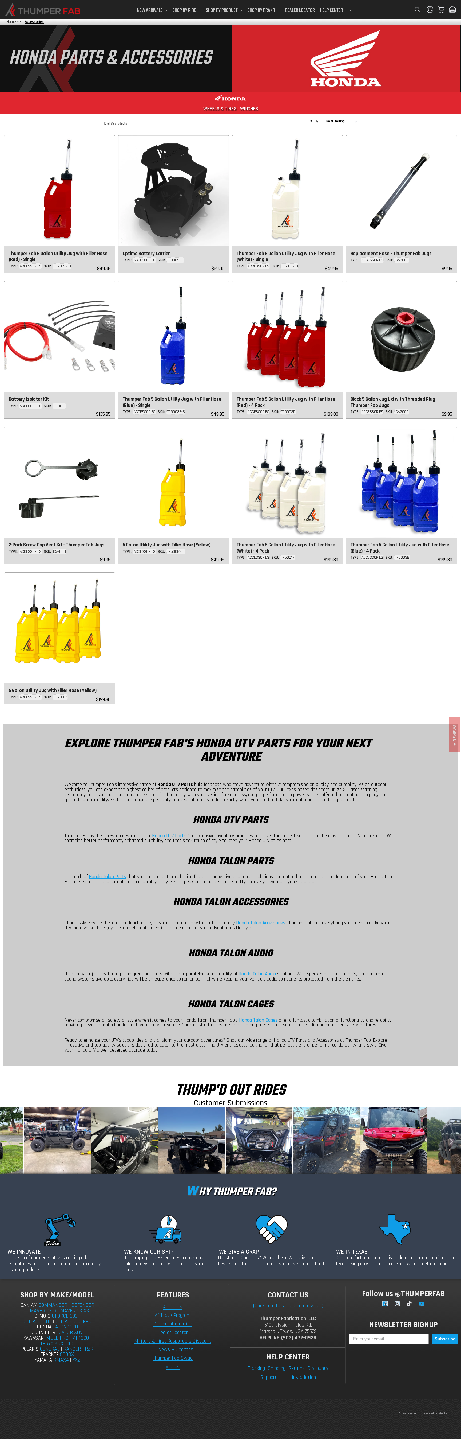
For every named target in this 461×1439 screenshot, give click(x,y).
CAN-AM (29, 1305)
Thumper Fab (415, 1413)
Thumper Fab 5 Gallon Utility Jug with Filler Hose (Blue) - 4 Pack (400, 548)
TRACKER (50, 1354)
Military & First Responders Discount (172, 1340)
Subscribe (445, 1339)
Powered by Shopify (436, 1413)
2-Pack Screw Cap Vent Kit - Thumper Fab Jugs (57, 545)
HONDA (44, 1327)
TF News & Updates (172, 1349)
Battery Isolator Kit (29, 399)
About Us (172, 1306)
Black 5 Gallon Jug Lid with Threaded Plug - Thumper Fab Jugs (394, 402)
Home (11, 21)
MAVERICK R (43, 1310)
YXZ (76, 1359)
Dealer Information (172, 1323)
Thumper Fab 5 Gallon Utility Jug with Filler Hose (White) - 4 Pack (286, 548)
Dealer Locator (172, 1332)
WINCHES (249, 109)
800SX (67, 1354)
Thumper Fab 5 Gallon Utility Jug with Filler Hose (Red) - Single (58, 257)
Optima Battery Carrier (146, 254)
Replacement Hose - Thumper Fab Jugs (391, 254)
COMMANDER (53, 1305)
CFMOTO (42, 1316)
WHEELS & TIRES (219, 109)
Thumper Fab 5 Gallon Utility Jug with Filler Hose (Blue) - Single (172, 402)
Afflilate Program (173, 1315)
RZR (89, 1348)
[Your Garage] (452, 9)
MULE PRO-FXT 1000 (67, 1338)
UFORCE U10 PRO (73, 1321)
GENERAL (49, 1348)
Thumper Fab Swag (173, 1358)
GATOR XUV (71, 1332)
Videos (173, 1366)
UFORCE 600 (65, 1316)
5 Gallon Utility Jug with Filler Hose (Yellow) (166, 545)
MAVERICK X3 (74, 1310)
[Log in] (430, 9)
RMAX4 (61, 1359)
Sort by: (314, 121)
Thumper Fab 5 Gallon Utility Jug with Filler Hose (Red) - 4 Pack (286, 402)
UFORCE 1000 (37, 1321)
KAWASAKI (34, 1338)
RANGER (72, 1348)
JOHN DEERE (45, 1332)
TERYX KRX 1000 (57, 1343)
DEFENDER (82, 1305)
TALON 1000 (65, 1326)
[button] (417, 9)
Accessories (34, 21)
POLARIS (30, 1349)
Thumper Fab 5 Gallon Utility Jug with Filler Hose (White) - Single (286, 257)
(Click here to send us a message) (288, 1305)
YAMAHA (43, 1360)
